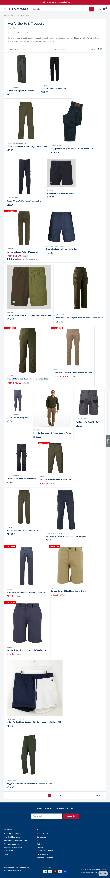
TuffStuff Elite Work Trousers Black (21, 479)
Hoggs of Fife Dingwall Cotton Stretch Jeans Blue (72, 149)
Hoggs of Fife (56, 146)
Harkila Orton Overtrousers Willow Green (24, 530)
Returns (40, 847)
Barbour (10, 249)
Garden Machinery (12, 837)
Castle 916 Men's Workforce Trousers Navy (25, 201)
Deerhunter (60, 315)
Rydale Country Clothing (16, 719)
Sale (6, 854)
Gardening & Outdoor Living (15, 840)
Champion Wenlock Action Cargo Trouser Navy (65, 536)
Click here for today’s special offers (55, 2)
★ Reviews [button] (108, 441)
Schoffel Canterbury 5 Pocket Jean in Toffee (52, 433)
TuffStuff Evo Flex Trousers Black (55, 88)
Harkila (9, 527)
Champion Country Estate (16, 143)
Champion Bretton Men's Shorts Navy (62, 249)
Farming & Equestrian (13, 847)
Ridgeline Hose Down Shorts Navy (61, 193)
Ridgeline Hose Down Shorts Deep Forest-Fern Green (29, 315)
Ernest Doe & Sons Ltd (12, 870)
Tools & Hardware (11, 844)
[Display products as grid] (98, 49)
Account (40, 840)
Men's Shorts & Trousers (20, 15)
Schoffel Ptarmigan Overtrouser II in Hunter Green (28, 379)
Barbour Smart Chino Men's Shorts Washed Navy (27, 650)
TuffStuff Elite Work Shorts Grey (89, 422)
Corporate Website (45, 858)
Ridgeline (50, 190)
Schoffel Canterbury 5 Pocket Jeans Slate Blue (27, 592)
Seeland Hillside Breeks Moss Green (55, 479)
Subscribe (71, 816)
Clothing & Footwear (13, 833)
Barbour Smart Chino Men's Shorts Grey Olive (70, 591)
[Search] (91, 9)
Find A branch (42, 833)
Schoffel (10, 376)
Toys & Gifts (9, 851)
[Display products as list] (101, 49)
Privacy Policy (42, 854)
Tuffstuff (44, 85)
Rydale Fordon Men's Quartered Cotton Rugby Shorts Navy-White (35, 722)
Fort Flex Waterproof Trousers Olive (22, 90)
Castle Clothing (13, 88)
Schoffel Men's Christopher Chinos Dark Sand (72, 373)
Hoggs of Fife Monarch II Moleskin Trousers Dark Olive (29, 783)
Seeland (43, 476)
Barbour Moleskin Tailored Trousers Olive (24, 252)
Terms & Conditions (45, 851)
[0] (104, 9)
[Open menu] (5, 9)
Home (6, 15)
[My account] (100, 9)
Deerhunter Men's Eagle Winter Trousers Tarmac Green (79, 318)
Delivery (40, 844)
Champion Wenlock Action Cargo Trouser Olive (27, 146)
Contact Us (41, 837)
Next (98, 795)
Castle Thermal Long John (18, 417)
